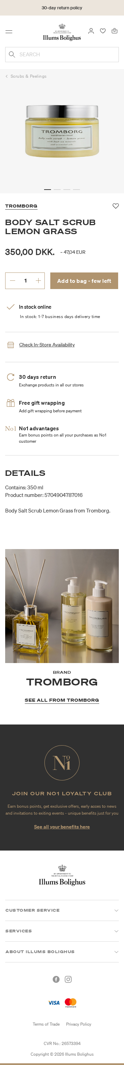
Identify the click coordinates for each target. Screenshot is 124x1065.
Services (19, 931)
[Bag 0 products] (114, 30)
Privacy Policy (78, 1024)
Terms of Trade (46, 1024)
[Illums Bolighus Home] (62, 32)
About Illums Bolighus (40, 951)
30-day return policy (62, 8)
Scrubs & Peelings (29, 76)
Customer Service (33, 910)
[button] (47, 189)
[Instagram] (68, 979)
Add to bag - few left (84, 280)
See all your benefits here (62, 826)
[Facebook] (56, 979)
